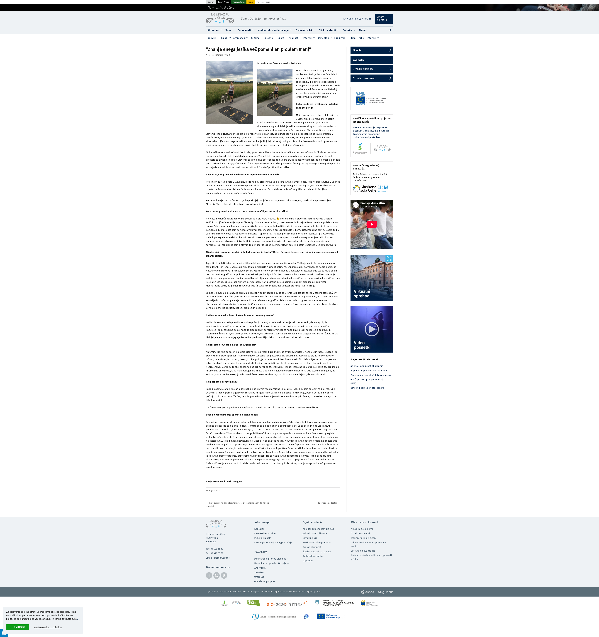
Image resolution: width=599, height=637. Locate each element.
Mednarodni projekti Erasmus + (271, 558)
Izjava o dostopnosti (296, 591)
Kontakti (259, 529)
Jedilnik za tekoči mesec (315, 533)
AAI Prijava (260, 567)
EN (344, 18)
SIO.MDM (259, 572)
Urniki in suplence (363, 68)
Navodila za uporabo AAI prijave (271, 563)
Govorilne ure (310, 538)
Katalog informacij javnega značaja (273, 542)
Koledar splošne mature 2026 (318, 529)
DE (350, 18)
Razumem (19, 627)
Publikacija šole (262, 538)
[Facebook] (209, 575)
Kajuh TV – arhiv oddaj (233, 38)
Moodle (357, 50)
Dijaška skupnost (312, 547)
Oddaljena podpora (264, 581)
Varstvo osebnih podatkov (273, 591)
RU (365, 18)
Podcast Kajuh (263, 2)
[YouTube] (224, 575)
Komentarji (323, 38)
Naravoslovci (239, 2)
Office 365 (259, 576)
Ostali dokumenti (360, 533)
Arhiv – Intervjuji (367, 38)
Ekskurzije (339, 38)
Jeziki (250, 2)
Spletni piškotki (314, 591)
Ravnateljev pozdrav (265, 533)
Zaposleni (308, 560)
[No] (78, 620)
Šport (281, 38)
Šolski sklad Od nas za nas (317, 551)
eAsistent (358, 59)
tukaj (74, 618)
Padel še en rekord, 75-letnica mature (371, 375)
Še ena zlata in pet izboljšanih (367, 366)
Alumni (363, 30)
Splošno (268, 38)
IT (370, 18)
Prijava (256, 591)
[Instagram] (216, 575)
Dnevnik (211, 38)
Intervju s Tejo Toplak (327, 503)
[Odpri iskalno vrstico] (390, 30)
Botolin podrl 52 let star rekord (367, 387)
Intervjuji (307, 38)
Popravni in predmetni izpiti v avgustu (371, 370)
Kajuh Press (223, 2)
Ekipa (353, 38)
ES (360, 18)
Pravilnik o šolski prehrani (317, 542)
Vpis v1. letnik (382, 19)
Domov (211, 2)
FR (355, 18)
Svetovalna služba (313, 556)
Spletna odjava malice (363, 550)
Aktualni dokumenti (364, 78)
